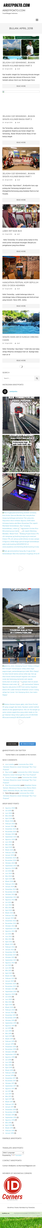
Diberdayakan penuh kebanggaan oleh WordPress (24, 1213)
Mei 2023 (8, 907)
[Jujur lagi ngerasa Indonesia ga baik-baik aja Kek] (21, 453)
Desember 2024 (10, 858)
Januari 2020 (9, 1012)
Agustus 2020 (10, 994)
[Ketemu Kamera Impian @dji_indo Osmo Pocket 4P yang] (21, 721)
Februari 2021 (9, 978)
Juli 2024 (8, 871)
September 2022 (11, 928)
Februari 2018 (10, 1073)
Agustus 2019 (10, 1025)
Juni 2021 (8, 968)
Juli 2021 (8, 965)
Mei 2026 (8, 816)
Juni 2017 (8, 1094)
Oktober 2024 (10, 863)
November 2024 (10, 860)
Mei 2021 (8, 970)
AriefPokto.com (13, 10)
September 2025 (11, 837)
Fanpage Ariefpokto (11, 1138)
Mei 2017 (8, 1096)
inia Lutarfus (9, 764)
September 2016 (10, 1117)
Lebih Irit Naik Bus (12, 231)
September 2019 (10, 1023)
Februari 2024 (10, 884)
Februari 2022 (10, 947)
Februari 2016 (9, 1130)
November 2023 (10, 892)
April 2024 (8, 879)
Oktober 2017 (9, 1083)
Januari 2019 (9, 1044)
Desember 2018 (10, 1046)
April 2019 (8, 1036)
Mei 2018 (8, 1065)
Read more (21, 86)
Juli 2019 (8, 1028)
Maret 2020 (9, 1007)
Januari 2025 (9, 855)
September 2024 (11, 865)
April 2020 (8, 1004)
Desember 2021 (10, 952)
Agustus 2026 (10, 808)
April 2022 (8, 941)
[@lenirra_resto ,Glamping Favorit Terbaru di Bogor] (21, 683)
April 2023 (8, 910)
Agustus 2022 (10, 931)
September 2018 (10, 1054)
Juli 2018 (8, 1060)
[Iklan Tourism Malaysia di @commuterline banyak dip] (21, 645)
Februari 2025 (10, 852)
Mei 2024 (8, 876)
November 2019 (10, 1018)
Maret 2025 (9, 850)
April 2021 (8, 973)
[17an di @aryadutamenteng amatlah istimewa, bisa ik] (21, 530)
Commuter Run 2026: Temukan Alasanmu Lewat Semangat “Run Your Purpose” (19, 767)
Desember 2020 (10, 983)
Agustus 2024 (10, 868)
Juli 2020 (8, 997)
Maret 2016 (9, 1128)
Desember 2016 (10, 1109)
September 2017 (10, 1086)
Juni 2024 (8, 873)
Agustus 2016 (10, 1120)
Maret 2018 (9, 1070)
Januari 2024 (9, 886)
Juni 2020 (8, 999)
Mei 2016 (8, 1122)
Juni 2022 (8, 936)
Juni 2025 (8, 842)
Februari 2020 (10, 1010)
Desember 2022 (10, 920)
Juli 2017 (8, 1091)
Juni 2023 (8, 905)
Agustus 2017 (9, 1088)
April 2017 (8, 1099)
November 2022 (10, 923)
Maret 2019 (9, 1039)
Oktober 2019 (9, 1020)
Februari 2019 (9, 1041)
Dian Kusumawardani (12, 785)
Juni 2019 (8, 1031)
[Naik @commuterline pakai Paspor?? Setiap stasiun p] (21, 415)
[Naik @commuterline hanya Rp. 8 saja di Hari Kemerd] (21, 568)
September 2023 (11, 897)
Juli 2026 (8, 810)
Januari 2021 (9, 981)
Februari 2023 (10, 915)
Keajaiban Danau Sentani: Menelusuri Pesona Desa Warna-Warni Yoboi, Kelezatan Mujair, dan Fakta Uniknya (19, 788)
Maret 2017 (9, 1101)
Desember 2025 (10, 829)
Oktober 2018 (10, 1052)
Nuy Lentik (9, 772)
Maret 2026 (9, 821)
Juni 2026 (8, 813)
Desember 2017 (10, 1078)
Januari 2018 (9, 1075)
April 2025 (8, 847)
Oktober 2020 (10, 989)
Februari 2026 (10, 823)
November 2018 (10, 1049)
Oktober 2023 (10, 894)
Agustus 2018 (10, 1057)
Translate (18, 1155)
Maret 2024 (9, 881)
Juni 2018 (8, 1062)
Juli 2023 (8, 902)
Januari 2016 (9, 1133)
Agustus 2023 (10, 899)
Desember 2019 (10, 1015)
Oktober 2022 (10, 926)
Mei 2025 (8, 844)
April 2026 (8, 818)
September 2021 (10, 960)
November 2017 (10, 1080)
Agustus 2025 (10, 839)
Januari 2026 (9, 826)
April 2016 (8, 1125)
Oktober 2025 (10, 834)
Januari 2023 (9, 918)
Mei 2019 (8, 1033)
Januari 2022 (9, 949)
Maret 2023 (9, 913)
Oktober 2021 (9, 957)
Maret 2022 (9, 944)
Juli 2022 (8, 934)
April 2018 (8, 1067)
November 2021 (10, 955)
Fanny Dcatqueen (11, 777)
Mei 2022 (8, 939)
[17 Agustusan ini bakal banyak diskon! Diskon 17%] (21, 607)
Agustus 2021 (10, 962)
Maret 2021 (9, 976)
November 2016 (10, 1112)
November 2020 (10, 986)
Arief (18, 69)
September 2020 (11, 991)
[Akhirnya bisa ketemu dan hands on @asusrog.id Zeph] (21, 492)
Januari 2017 (9, 1107)
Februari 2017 (9, 1104)
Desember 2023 (10, 889)
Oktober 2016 (9, 1115)
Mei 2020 (8, 1002)
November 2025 (10, 831)
